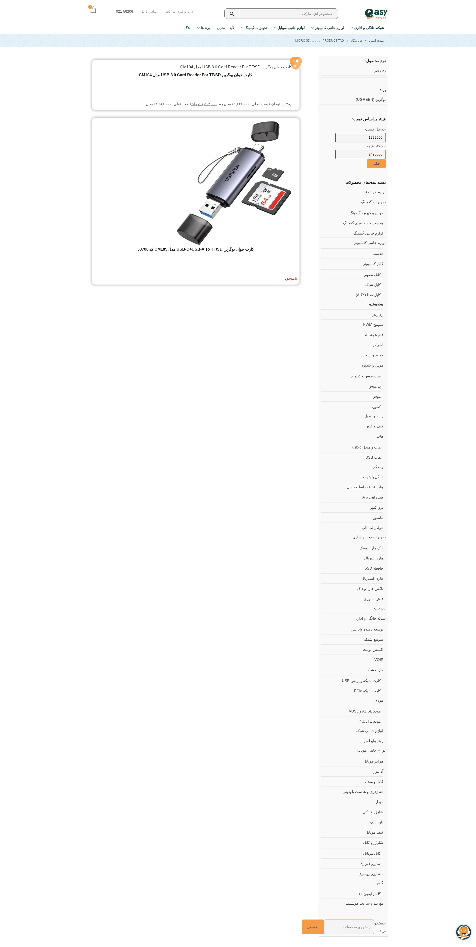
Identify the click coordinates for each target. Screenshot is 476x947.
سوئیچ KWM (373, 325)
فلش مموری (373, 599)
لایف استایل (225, 28)
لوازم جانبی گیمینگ (368, 233)
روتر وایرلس (373, 741)
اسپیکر (378, 345)
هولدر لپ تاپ (372, 528)
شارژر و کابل (373, 842)
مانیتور (378, 518)
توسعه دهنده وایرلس (367, 629)
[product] (195, 183)
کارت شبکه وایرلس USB (361, 681)
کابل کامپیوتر (373, 264)
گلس (379, 883)
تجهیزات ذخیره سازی (369, 537)
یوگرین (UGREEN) (371, 100)
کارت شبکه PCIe (367, 691)
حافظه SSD (373, 568)
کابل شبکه (373, 285)
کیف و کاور (374, 426)
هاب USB (373, 457)
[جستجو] (232, 14)
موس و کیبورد (372, 365)
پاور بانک (376, 822)
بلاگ (187, 28)
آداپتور (378, 771)
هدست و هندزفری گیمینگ (363, 223)
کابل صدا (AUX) (368, 295)
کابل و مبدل (374, 782)
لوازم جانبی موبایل (291, 28)
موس (376, 396)
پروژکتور (376, 507)
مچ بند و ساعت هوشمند (364, 903)
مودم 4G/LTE (370, 721)
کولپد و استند (373, 355)
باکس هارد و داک (370, 589)
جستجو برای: (380, 927)
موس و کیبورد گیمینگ (366, 213)
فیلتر (376, 163)
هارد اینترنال (373, 558)
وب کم (378, 467)
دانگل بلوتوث (373, 477)
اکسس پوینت (373, 650)
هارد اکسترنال (372, 578)
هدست (377, 254)
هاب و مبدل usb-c (366, 447)
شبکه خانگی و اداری (369, 28)
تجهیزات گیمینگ (255, 28)
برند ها (205, 28)
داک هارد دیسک (371, 548)
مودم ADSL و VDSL (365, 711)
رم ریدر (380, 70)
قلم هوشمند (373, 335)
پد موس (374, 386)
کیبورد (376, 407)
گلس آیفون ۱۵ (369, 894)
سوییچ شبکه (373, 639)
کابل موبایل (372, 853)
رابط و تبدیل (373, 416)
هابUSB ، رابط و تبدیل (365, 487)
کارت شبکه (374, 670)
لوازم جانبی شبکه (369, 731)
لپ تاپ (380, 608)
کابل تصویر (372, 275)
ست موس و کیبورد (366, 376)
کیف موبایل (374, 832)
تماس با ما (149, 11)
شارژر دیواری (370, 864)
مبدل (379, 802)
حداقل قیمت (375, 129)
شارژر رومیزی (369, 874)
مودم (379, 700)
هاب (380, 436)
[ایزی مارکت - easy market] (373, 14)
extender (376, 304)
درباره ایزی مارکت (179, 11)
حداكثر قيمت (375, 146)
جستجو (313, 927)
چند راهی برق (372, 497)
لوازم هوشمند (375, 192)
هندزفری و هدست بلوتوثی (363, 792)
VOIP (378, 660)
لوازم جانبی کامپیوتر (329, 28)
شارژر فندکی (373, 812)
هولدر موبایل (373, 761)
